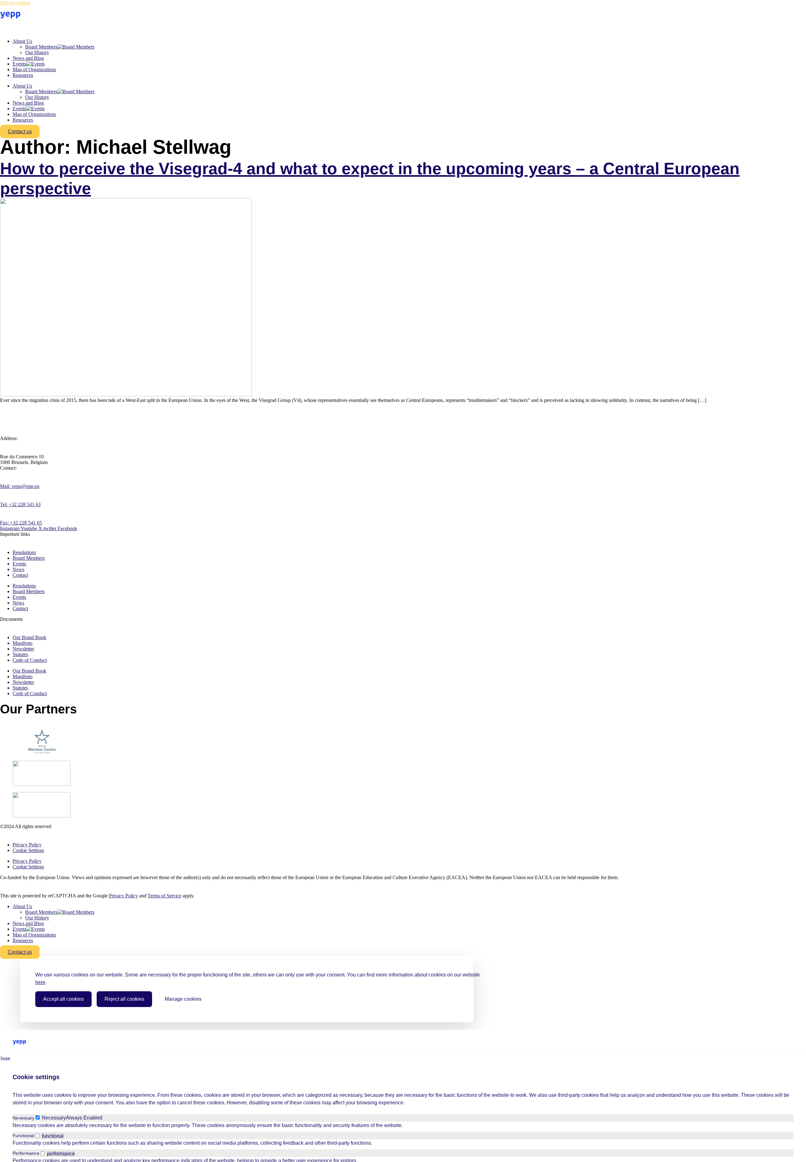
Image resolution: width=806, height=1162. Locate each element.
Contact (20, 575)
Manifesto (22, 643)
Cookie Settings (28, 850)
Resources (23, 75)
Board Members (41, 46)
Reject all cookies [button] (124, 999)
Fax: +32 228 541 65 (21, 522)
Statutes (20, 654)
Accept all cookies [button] (63, 999)
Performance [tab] (26, 1153)
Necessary (54, 1117)
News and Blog (28, 58)
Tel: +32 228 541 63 (20, 504)
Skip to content (15, 2)
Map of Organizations (34, 69)
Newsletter (23, 648)
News (18, 569)
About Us (22, 41)
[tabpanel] (403, 1125)
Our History (37, 52)
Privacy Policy (27, 844)
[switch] (38, 1136)
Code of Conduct (30, 660)
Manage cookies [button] (183, 999)
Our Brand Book (29, 637)
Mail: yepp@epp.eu (19, 486)
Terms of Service (164, 895)
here (40, 982)
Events (19, 63)
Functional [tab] (23, 1135)
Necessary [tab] (23, 1117)
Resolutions (24, 552)
